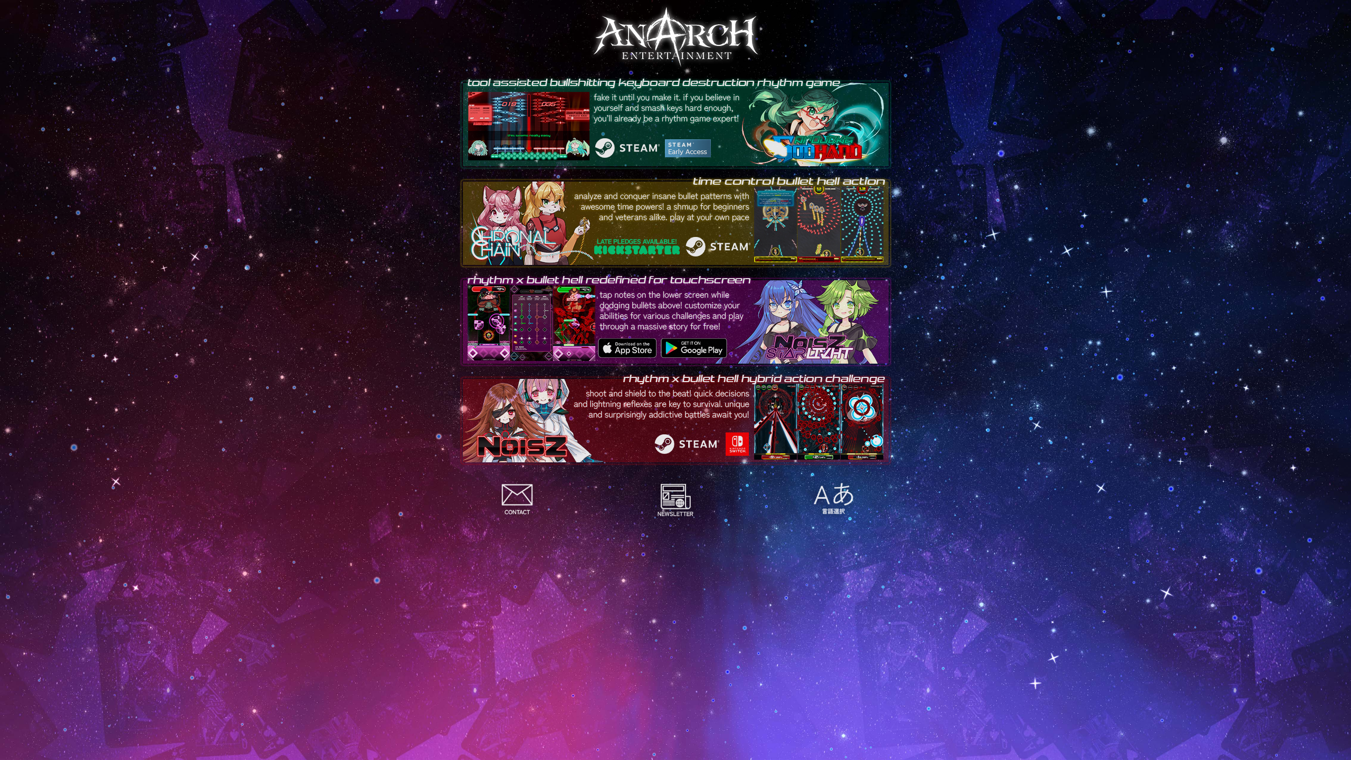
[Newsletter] (675, 499)
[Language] (833, 499)
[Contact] (517, 499)
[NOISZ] (676, 419)
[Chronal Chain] (676, 221)
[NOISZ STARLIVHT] (676, 320)
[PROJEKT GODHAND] (676, 122)
